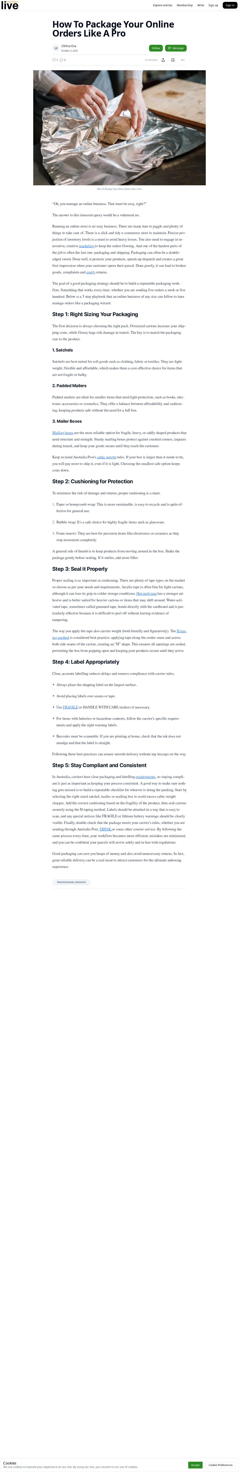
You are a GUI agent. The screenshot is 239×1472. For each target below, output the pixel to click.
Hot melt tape (146, 593)
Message (178, 48)
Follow (156, 48)
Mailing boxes (62, 432)
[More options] (183, 60)
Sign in (230, 5)
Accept (195, 1465)
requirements (145, 776)
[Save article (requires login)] (173, 60)
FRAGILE (70, 707)
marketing (87, 245)
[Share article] (163, 60)
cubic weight (106, 456)
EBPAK (106, 829)
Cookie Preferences (221, 1465)
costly (90, 272)
